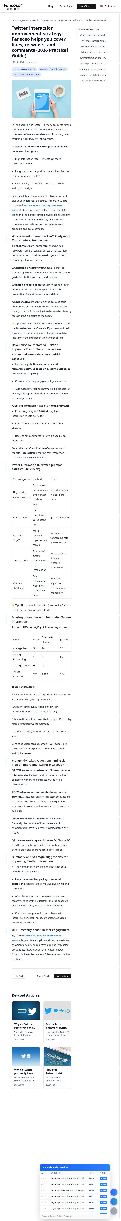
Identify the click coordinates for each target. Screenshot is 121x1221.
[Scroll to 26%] (119, 340)
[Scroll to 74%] (119, 892)
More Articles (63, 976)
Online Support (67, 6)
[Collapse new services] (113, 1192)
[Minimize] (102, 1167)
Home (15, 20)
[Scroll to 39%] (119, 490)
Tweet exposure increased (53, 69)
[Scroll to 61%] (119, 741)
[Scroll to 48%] (119, 591)
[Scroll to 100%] (119, 1193)
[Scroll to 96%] (119, 1143)
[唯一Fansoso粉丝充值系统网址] (13, 6)
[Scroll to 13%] (119, 189)
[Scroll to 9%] (119, 139)
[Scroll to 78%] (119, 942)
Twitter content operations (27, 74)
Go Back (19, 975)
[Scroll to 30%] (119, 390)
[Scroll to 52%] (119, 641)
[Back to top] (113, 1211)
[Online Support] (113, 1201)
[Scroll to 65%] (119, 791)
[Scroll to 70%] (119, 842)
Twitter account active (24, 69)
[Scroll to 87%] (119, 1043)
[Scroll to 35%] (119, 440)
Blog (51, 6)
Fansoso (19, 364)
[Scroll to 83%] (119, 992)
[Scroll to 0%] (119, 38)
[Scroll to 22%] (119, 289)
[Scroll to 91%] (119, 1093)
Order (103, 1178)
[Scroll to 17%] (119, 239)
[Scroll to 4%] (119, 89)
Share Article (43, 975)
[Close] (106, 1167)
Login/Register (86, 6)
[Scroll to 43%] (119, 540)
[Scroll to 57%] (119, 691)
